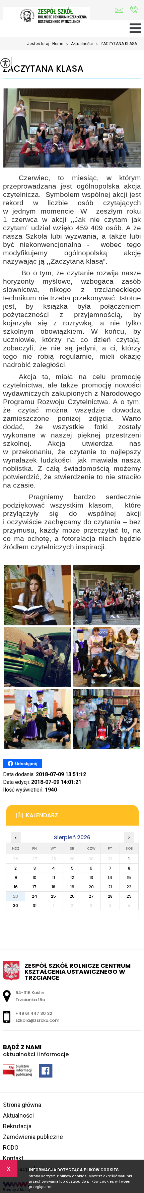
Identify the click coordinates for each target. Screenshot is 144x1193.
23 (15, 896)
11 (53, 877)
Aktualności (79, 44)
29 (129, 896)
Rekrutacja (17, 1126)
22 (129, 887)
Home (57, 44)
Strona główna (22, 1104)
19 (72, 887)
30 (15, 905)
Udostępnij (26, 763)
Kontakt (13, 1158)
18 (53, 887)
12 (72, 877)
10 (34, 877)
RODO (10, 1147)
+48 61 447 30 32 (134, 10)
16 (16, 887)
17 (34, 887)
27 (91, 896)
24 (34, 896)
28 (110, 896)
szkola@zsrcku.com (121, 10)
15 (129, 877)
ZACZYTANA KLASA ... (118, 44)
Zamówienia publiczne (33, 1136)
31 (35, 905)
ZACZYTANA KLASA (43, 69)
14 (110, 877)
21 (110, 887)
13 (91, 877)
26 (72, 896)
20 (91, 887)
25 (53, 896)
